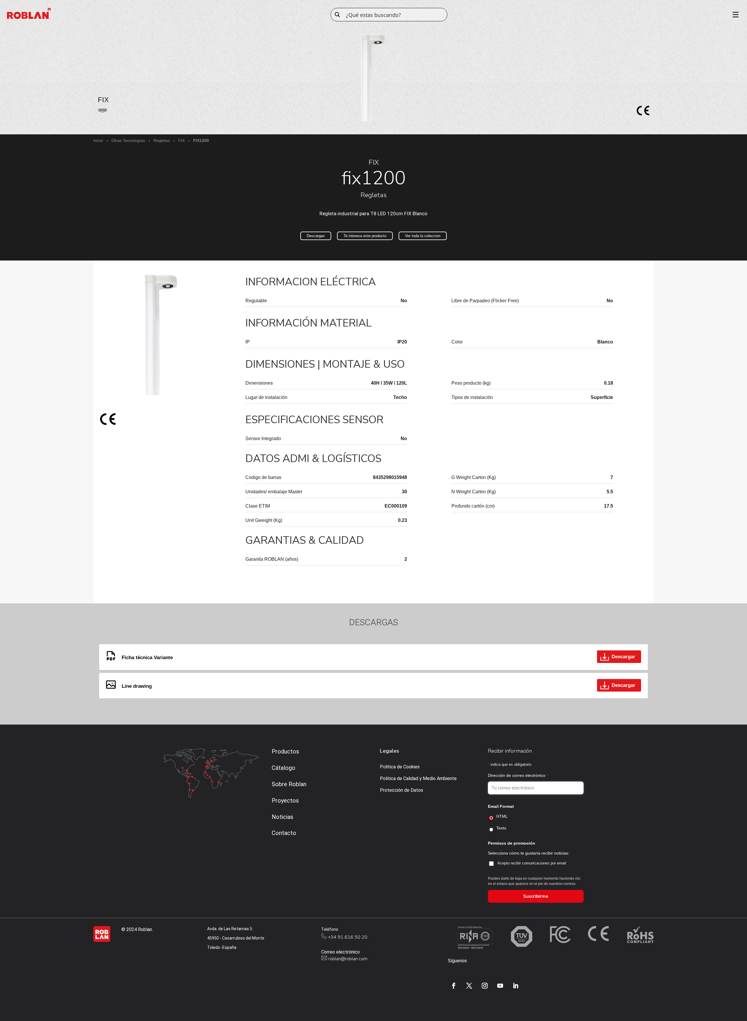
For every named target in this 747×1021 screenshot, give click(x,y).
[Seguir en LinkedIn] (515, 986)
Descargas (316, 236)
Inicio (98, 140)
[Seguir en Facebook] (454, 986)
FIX (181, 140)
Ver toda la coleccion (422, 236)
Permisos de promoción (511, 843)
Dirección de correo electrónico (518, 775)
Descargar (623, 656)
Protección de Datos (401, 790)
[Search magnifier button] (337, 15)
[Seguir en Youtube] (500, 986)
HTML (502, 816)
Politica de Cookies (400, 767)
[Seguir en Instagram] (485, 986)
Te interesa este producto (364, 236)
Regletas (161, 140)
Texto (501, 828)
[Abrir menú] (733, 14)
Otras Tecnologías (128, 140)
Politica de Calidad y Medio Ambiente (418, 778)
